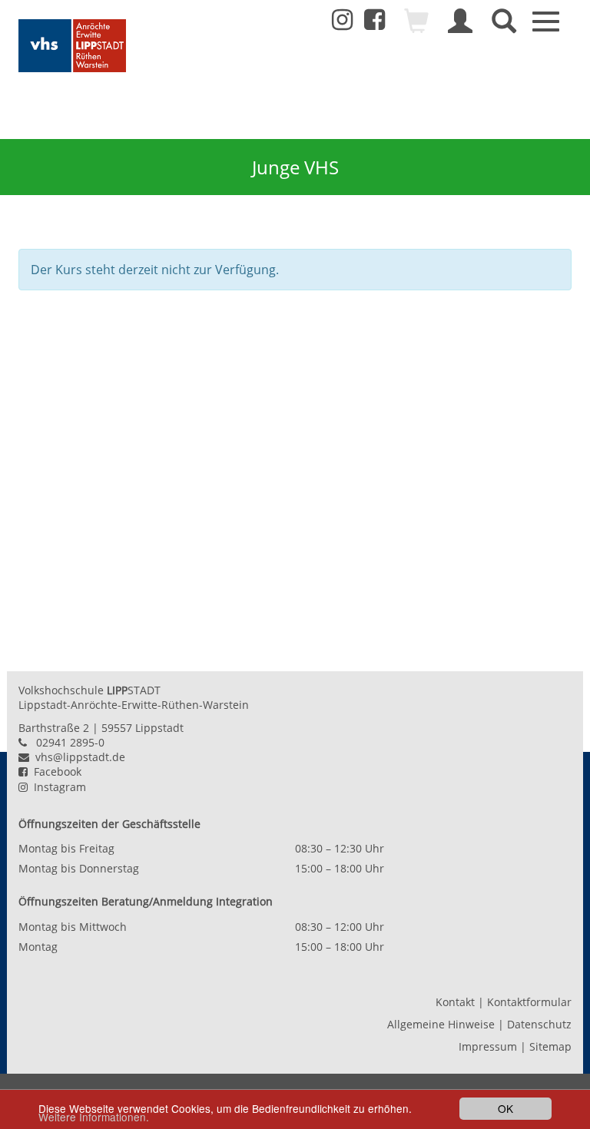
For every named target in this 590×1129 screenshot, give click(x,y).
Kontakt (455, 1002)
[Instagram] (342, 20)
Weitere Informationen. (93, 1116)
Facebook (54, 771)
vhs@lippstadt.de (77, 757)
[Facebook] (374, 23)
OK (505, 1108)
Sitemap (550, 1046)
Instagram (57, 787)
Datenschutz (539, 1024)
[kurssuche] (504, 27)
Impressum (488, 1046)
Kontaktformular (529, 1002)
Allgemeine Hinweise (441, 1024)
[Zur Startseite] (72, 45)
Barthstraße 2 (53, 727)
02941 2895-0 (70, 742)
